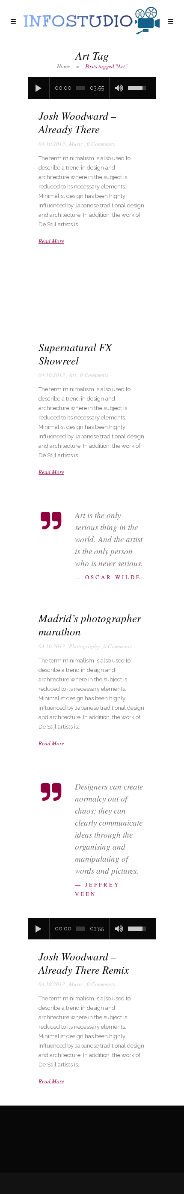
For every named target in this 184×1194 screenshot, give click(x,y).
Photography (84, 646)
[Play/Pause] (39, 88)
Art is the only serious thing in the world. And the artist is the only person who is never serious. (109, 539)
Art (72, 375)
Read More (51, 241)
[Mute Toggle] (119, 88)
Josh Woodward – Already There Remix (84, 963)
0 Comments (101, 144)
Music (76, 144)
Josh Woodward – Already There (77, 122)
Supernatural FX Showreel (75, 354)
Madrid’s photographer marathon (90, 624)
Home (63, 66)
